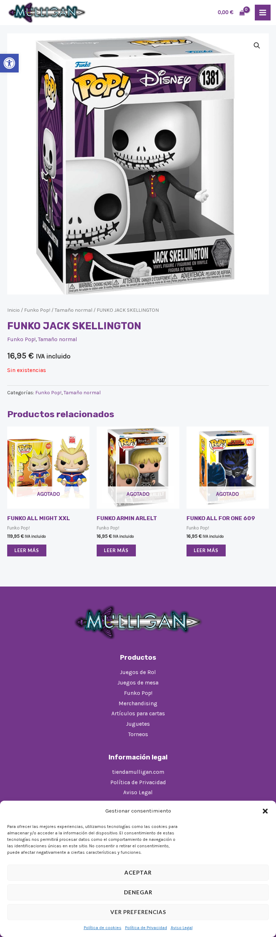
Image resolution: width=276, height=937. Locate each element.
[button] (9, 63)
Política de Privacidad (146, 927)
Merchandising (138, 703)
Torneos (138, 734)
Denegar (138, 892)
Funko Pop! (37, 310)
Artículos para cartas (138, 713)
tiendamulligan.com (138, 772)
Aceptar (138, 872)
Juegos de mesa (138, 682)
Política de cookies (102, 927)
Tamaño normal (73, 310)
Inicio (13, 310)
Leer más (26, 550)
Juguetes (138, 724)
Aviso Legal (182, 927)
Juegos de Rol (138, 672)
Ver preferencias (138, 912)
